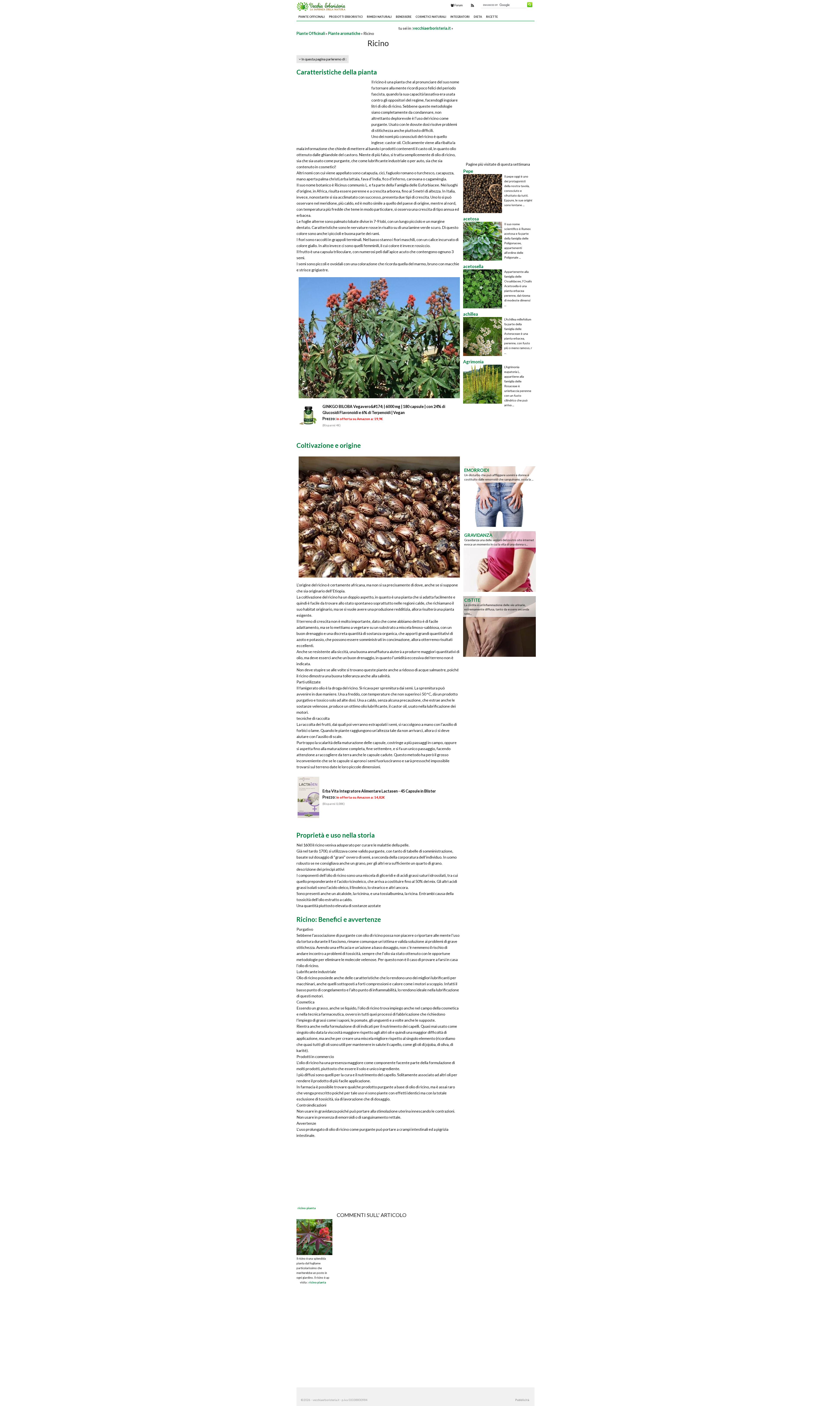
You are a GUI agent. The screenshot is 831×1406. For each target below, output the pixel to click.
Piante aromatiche (344, 33)
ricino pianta (317, 1282)
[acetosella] (483, 288)
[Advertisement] (347, 28)
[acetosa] (483, 241)
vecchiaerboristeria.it (432, 28)
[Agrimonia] (483, 384)
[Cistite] (499, 626)
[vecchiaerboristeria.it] (321, 6)
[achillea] (483, 336)
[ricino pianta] (314, 1236)
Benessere (403, 16)
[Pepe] (483, 193)
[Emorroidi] (499, 496)
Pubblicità (522, 1400)
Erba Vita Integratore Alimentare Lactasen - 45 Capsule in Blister (379, 791)
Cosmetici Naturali (431, 16)
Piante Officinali (311, 16)
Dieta (478, 16)
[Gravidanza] (499, 561)
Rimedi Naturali (379, 16)
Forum (458, 5)
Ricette (492, 16)
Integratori (460, 16)
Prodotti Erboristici (346, 16)
